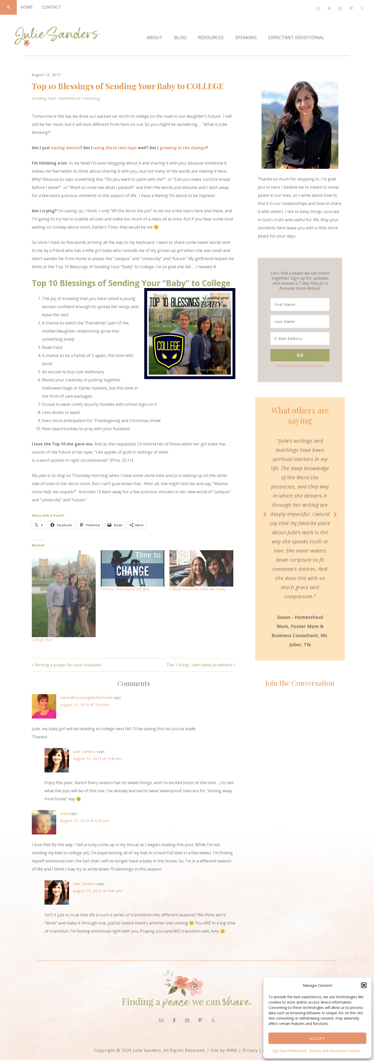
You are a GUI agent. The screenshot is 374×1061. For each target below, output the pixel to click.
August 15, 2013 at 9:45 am (97, 890)
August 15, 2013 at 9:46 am (97, 758)
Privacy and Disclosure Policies (334, 1050)
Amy (64, 813)
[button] (363, 985)
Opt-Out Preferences (289, 1050)
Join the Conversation (300, 683)
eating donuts (65, 148)
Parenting (91, 98)
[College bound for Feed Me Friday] (201, 568)
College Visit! (42, 639)
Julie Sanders (84, 751)
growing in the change (183, 148)
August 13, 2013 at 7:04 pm (84, 704)
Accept (317, 1038)
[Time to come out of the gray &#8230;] (133, 568)
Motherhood (70, 98)
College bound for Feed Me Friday (197, 589)
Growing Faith (44, 98)
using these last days (115, 148)
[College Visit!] (64, 593)
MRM (231, 1050)
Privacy (250, 1050)
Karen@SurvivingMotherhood (86, 697)
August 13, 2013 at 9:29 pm (84, 820)
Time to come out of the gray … (127, 589)
